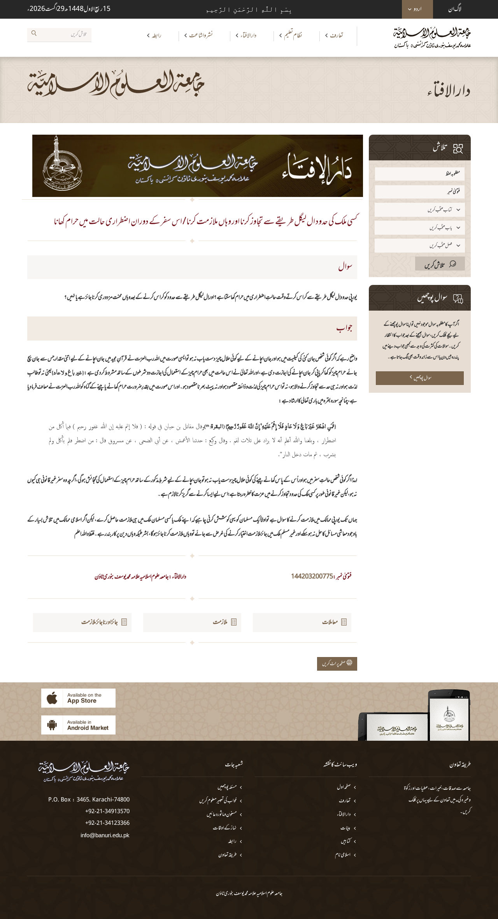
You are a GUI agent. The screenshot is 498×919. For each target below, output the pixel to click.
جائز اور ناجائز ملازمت (99, 622)
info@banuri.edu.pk (105, 835)
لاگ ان (454, 9)
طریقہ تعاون (227, 855)
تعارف (336, 36)
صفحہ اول (344, 787)
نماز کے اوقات (225, 828)
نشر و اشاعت (201, 36)
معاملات (330, 622)
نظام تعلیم (293, 36)
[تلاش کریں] (33, 34)
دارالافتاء (248, 36)
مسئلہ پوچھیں (227, 787)
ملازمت (220, 622)
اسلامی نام (343, 855)
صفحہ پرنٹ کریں (334, 664)
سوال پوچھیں (422, 378)
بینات (345, 828)
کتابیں (346, 842)
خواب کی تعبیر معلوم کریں (218, 801)
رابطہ (156, 36)
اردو (417, 9)
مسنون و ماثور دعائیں (222, 815)
